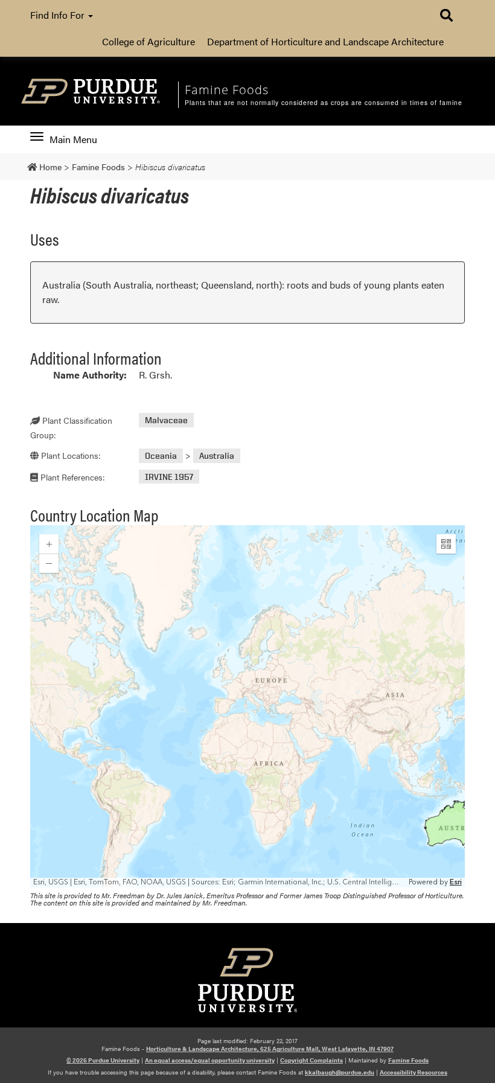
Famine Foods (408, 1060)
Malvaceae (166, 420)
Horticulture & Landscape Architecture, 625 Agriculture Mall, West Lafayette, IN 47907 (270, 1048)
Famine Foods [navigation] (227, 89)
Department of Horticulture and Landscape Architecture (325, 41)
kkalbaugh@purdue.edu (339, 1072)
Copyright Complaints (311, 1060)
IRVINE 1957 (169, 476)
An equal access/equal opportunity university (210, 1060)
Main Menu (73, 139)
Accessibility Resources (413, 1072)
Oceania (161, 455)
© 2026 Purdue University (102, 1060)
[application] (247, 706)
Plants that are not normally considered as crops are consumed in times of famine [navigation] (323, 102)
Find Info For (58, 15)
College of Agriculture (148, 41)
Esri (456, 882)
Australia (216, 455)
